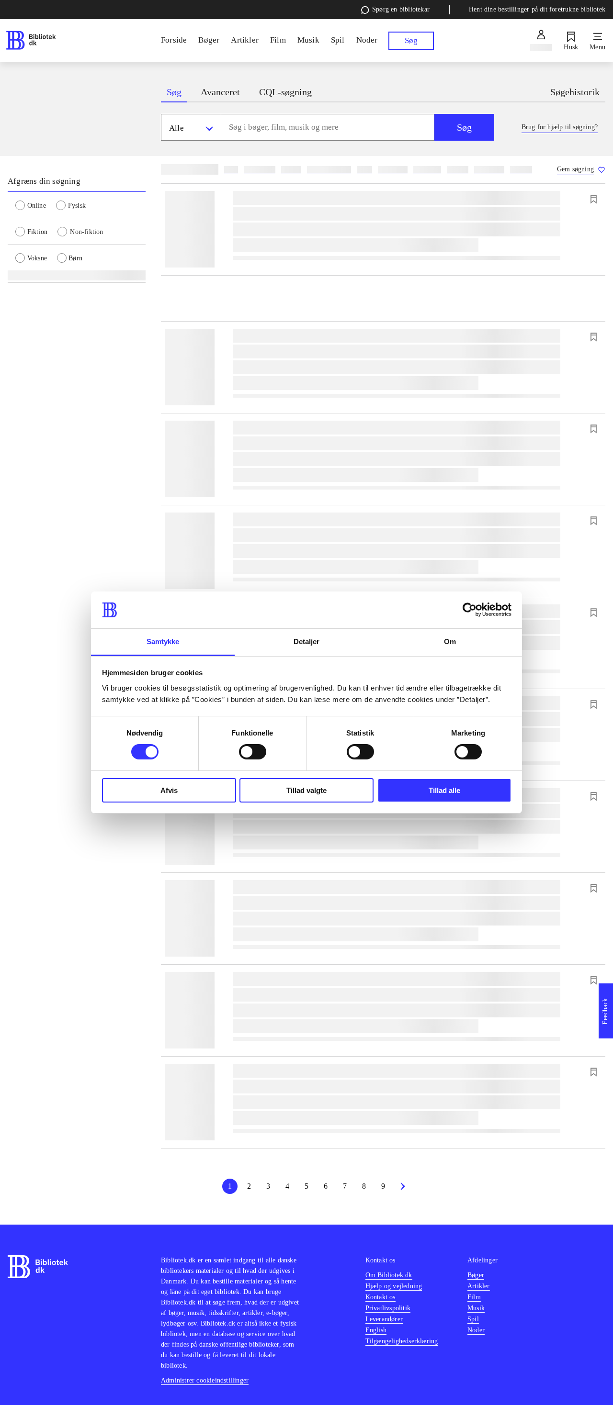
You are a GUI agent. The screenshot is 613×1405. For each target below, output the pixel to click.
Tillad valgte (306, 790)
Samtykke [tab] (163, 641)
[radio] (35, 205)
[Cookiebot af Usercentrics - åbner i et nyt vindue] (469, 609)
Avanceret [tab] (220, 92)
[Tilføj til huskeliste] (593, 199)
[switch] (252, 751)
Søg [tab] (174, 92)
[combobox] (327, 127)
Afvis (169, 790)
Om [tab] (450, 641)
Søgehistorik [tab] (575, 92)
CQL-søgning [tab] (285, 92)
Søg (464, 127)
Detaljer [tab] (307, 641)
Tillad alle (444, 790)
